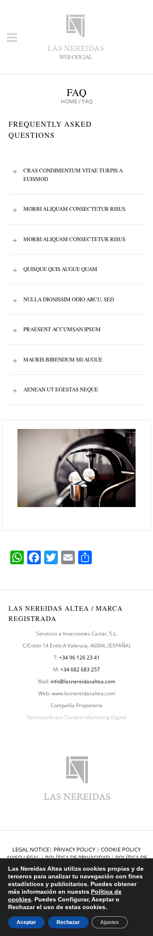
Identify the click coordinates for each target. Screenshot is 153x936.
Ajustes (109, 922)
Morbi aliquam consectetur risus (69, 209)
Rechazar (68, 922)
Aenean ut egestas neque (55, 390)
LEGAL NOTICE (30, 849)
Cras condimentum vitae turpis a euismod (68, 174)
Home (69, 101)
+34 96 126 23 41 (79, 657)
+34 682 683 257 (80, 669)
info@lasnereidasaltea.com (83, 681)
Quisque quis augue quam (55, 269)
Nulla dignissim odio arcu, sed (63, 300)
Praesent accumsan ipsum (57, 329)
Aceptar (26, 922)
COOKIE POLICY (121, 849)
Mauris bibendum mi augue (57, 360)
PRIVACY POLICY (74, 849)
